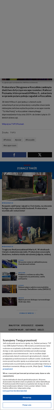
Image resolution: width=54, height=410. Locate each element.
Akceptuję (27, 397)
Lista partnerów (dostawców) (15, 391)
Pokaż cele (27, 405)
